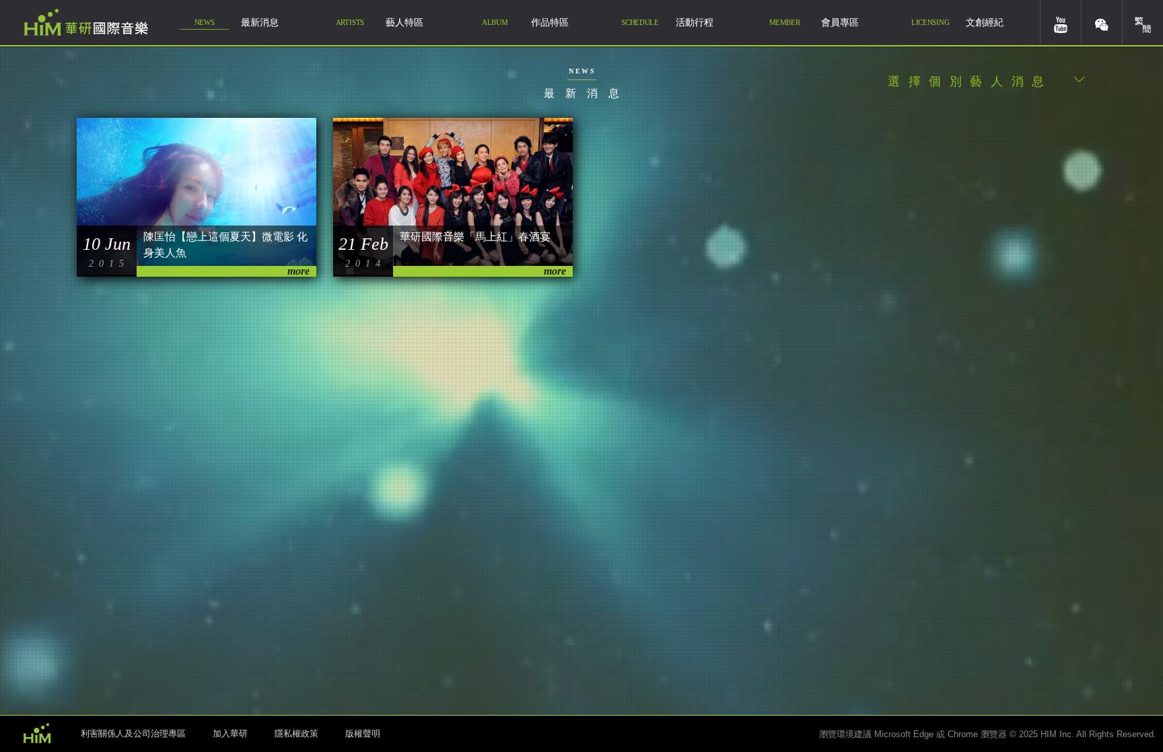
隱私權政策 (296, 733)
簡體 (1143, 22)
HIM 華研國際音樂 (37, 732)
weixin (1102, 22)
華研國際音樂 (86, 22)
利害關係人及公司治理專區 (133, 733)
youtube (1061, 22)
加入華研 (230, 733)
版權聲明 (362, 733)
